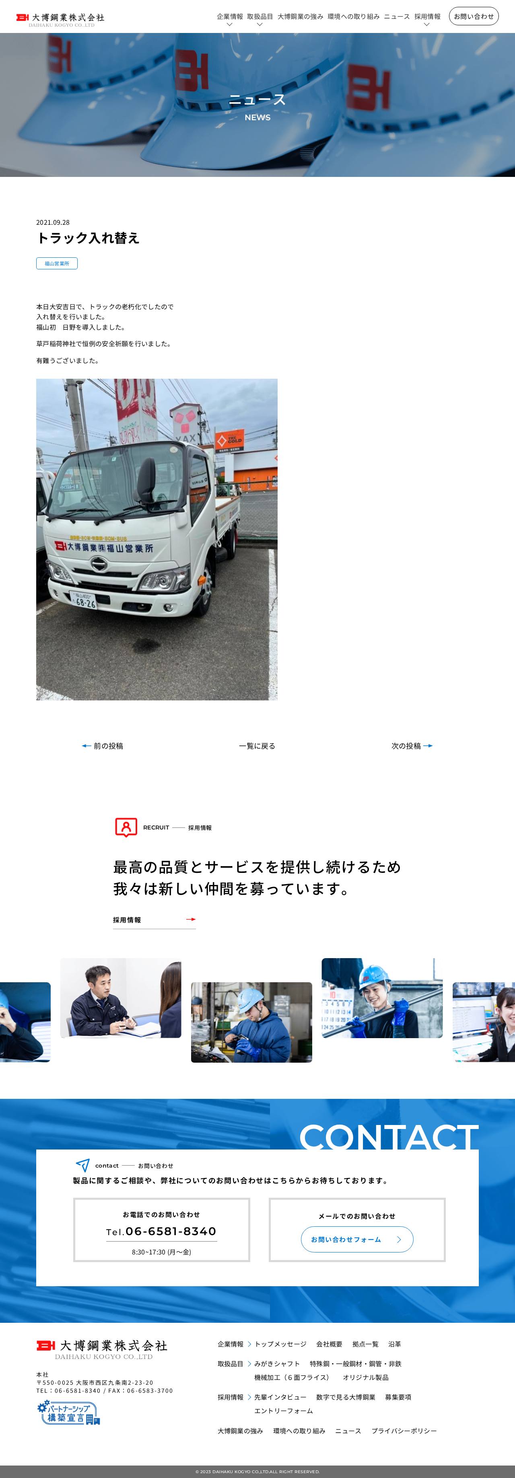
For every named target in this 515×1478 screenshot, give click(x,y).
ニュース (397, 16)
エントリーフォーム (283, 1410)
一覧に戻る (257, 745)
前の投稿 (108, 745)
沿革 (395, 1344)
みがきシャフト (277, 1363)
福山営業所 (57, 263)
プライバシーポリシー (404, 1430)
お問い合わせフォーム (346, 1239)
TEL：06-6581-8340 (68, 1390)
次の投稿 (406, 745)
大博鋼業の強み (300, 16)
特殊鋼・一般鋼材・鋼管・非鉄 (356, 1363)
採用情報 (427, 16)
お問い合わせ (474, 16)
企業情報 (230, 16)
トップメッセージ (280, 1344)
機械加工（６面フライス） (293, 1377)
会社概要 (329, 1344)
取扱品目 (260, 16)
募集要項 (398, 1397)
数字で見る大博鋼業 (345, 1397)
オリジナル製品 (366, 1377)
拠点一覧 (365, 1344)
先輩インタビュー (280, 1397)
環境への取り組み (354, 16)
